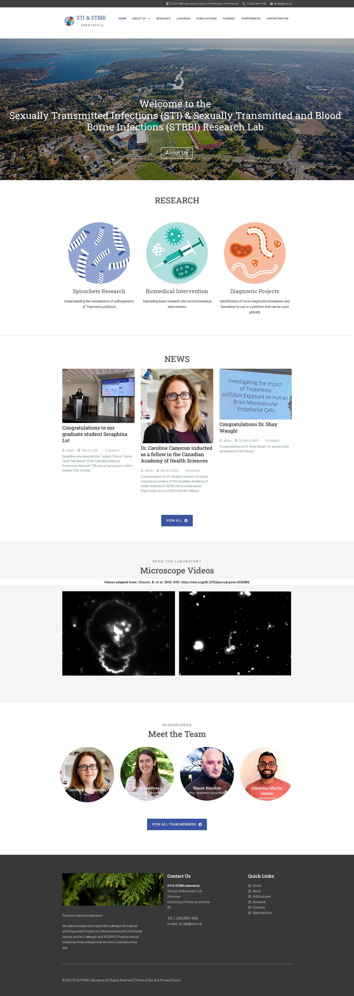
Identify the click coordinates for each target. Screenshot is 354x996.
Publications (206, 18)
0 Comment (113, 450)
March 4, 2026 (169, 470)
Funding (229, 18)
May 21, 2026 (90, 450)
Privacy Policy (170, 980)
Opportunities (278, 18)
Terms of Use (144, 980)
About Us (139, 18)
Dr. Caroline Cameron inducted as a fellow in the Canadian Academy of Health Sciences (176, 454)
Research (163, 18)
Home (122, 18)
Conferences (251, 18)
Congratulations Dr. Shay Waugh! (248, 427)
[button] (141, 18)
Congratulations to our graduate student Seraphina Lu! (94, 434)
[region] (177, 109)
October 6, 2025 (248, 440)
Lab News (183, 18)
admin (70, 450)
